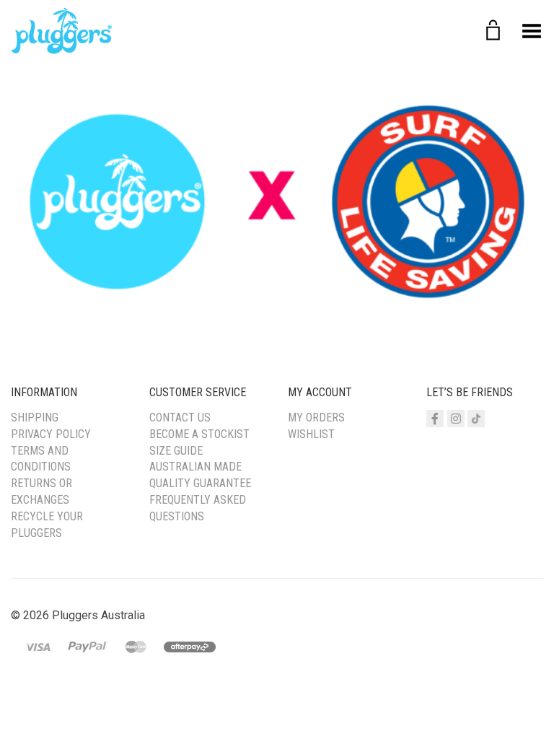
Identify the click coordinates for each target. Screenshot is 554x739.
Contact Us (180, 417)
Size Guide (176, 451)
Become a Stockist (199, 434)
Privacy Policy (51, 434)
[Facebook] (435, 418)
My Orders (316, 417)
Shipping (34, 417)
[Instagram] (456, 418)
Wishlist (311, 434)
